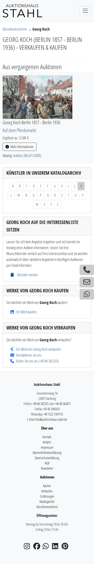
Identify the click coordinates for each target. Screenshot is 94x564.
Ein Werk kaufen (26, 311)
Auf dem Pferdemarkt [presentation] (19, 130)
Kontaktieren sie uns (29, 355)
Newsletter (47, 468)
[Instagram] (28, 547)
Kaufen (47, 485)
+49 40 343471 (63, 403)
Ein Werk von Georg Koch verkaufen (38, 349)
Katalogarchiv (47, 501)
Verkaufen (47, 491)
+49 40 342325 (48, 361)
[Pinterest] (65, 547)
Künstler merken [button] (27, 274)
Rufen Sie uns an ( (27, 361)
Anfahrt (47, 442)
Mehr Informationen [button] (22, 146)
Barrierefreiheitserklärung (47, 452)
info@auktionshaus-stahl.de (51, 419)
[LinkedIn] (56, 547)
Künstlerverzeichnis (15, 29)
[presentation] (37, 96)
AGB (47, 463)
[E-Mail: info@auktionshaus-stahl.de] (87, 282)
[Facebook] (37, 547)
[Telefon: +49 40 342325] (87, 270)
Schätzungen (47, 496)
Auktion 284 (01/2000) (27, 155)
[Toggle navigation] (85, 10)
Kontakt (47, 437)
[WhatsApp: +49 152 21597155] (87, 294)
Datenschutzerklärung (47, 457)
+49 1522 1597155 (53, 414)
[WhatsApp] (47, 547)
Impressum (47, 447)
